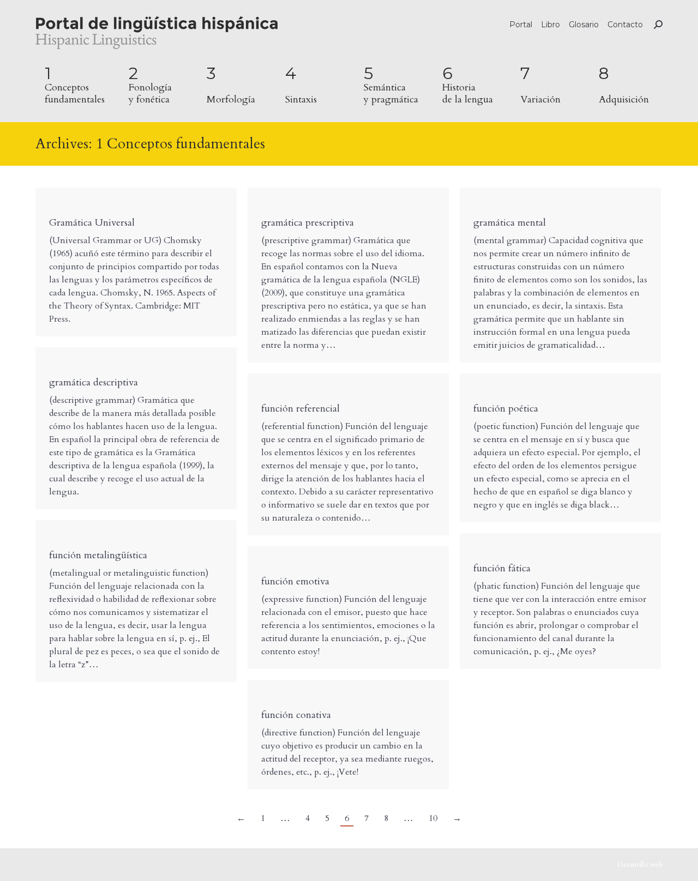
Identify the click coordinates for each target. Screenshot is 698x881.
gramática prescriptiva (307, 223)
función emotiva (295, 581)
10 (433, 818)
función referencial (300, 408)
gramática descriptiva (93, 382)
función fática (502, 568)
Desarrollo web (640, 865)
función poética (505, 408)
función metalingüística (98, 555)
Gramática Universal (92, 223)
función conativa (296, 715)
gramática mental (509, 223)
